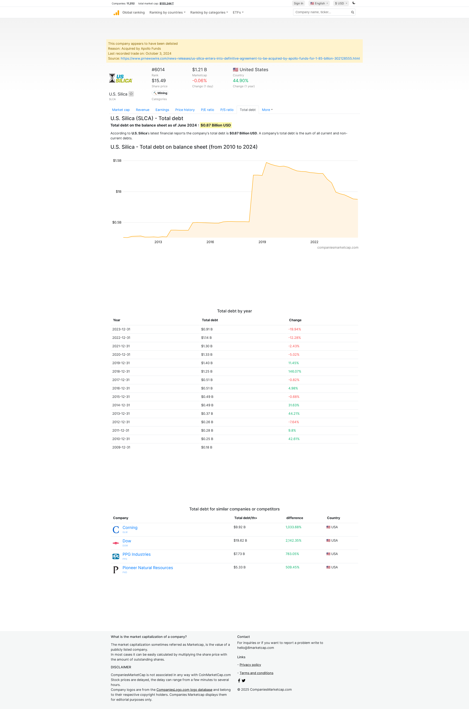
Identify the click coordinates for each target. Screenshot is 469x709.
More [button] (266, 110)
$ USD (340, 3)
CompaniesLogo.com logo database (184, 690)
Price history (185, 110)
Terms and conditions (256, 673)
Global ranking (133, 12)
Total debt (248, 110)
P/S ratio (227, 110)
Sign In (298, 3)
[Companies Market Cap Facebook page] (239, 681)
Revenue (142, 110)
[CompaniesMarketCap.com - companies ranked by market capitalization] (116, 12)
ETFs (237, 12)
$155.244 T (167, 3)
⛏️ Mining (160, 93)
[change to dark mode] (353, 3)
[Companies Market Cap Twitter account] (243, 681)
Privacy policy (250, 665)
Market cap (121, 110)
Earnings (162, 110)
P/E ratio (207, 110)
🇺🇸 (317, 3)
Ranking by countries (166, 12)
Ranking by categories (208, 12)
